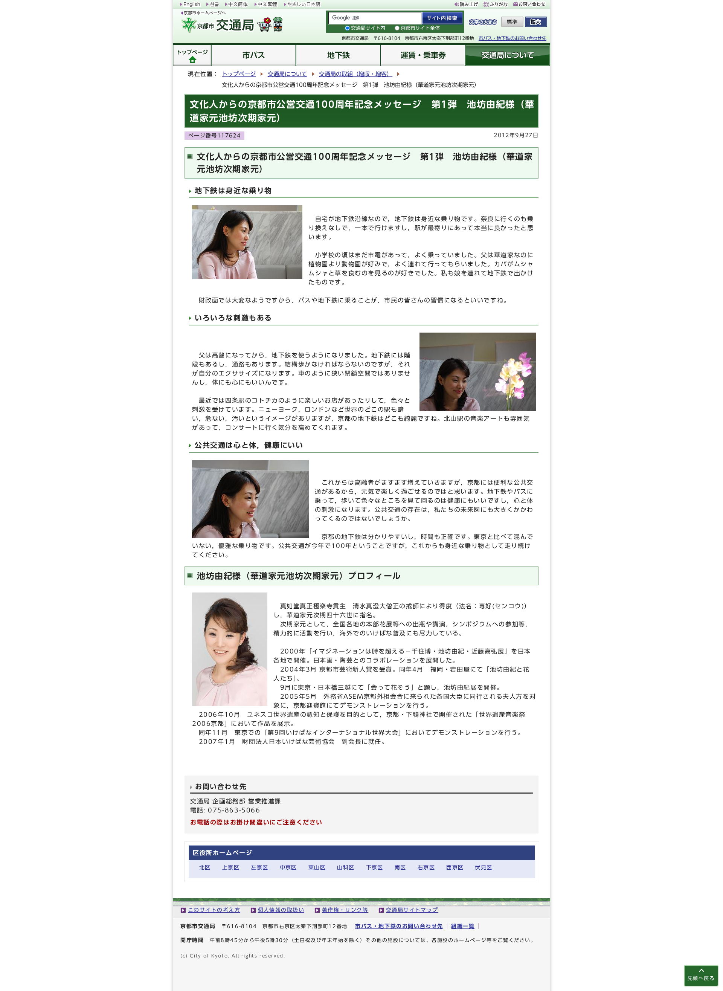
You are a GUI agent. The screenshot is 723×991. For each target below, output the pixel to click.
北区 (205, 867)
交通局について (287, 74)
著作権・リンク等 (345, 910)
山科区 (345, 867)
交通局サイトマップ (412, 910)
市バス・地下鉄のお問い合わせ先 (512, 38)
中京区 (288, 867)
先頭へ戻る (701, 978)
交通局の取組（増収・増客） (355, 74)
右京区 (426, 867)
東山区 (317, 867)
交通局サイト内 (368, 28)
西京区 (455, 867)
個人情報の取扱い (281, 910)
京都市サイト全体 (420, 28)
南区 (400, 867)
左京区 (259, 867)
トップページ (239, 74)
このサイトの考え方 (214, 910)
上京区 (230, 867)
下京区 (374, 867)
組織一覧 (462, 926)
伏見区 (483, 867)
